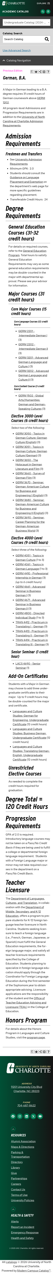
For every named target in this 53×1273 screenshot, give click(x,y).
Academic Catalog (15, 11)
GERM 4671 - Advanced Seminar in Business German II (30, 604)
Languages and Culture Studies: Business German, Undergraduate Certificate (29, 733)
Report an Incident (22, 1227)
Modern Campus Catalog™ (34, 1270)
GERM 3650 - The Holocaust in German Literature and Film (29, 464)
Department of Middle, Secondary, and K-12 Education (25, 911)
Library (15, 1167)
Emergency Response (25, 1232)
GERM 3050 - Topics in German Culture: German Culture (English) (31, 438)
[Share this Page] (40, 72)
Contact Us (18, 1189)
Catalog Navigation (19, 60)
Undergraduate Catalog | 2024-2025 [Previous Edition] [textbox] (27, 22)
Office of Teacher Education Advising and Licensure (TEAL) (26, 1003)
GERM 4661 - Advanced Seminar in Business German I (30, 591)
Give (14, 1173)
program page (36, 1037)
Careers (16, 1184)
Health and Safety (22, 1238)
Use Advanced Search (17, 50)
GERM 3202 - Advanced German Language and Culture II (33, 375)
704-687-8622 (26, 1105)
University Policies (22, 1200)
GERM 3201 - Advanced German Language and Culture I (33, 362)
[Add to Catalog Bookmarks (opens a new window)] (36, 72)
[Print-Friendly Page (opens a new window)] (44, 72)
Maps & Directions (22, 1147)
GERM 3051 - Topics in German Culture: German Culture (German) (31, 451)
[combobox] (26, 22)
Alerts (15, 1221)
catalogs (11, 1262)
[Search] (46, 39)
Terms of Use (19, 1195)
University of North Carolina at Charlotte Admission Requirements (24, 121)
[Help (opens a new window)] (48, 72)
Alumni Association (23, 1141)
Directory (17, 1162)
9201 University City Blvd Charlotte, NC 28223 (26, 1089)
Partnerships (19, 1178)
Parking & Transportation (20, 1154)
